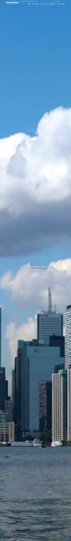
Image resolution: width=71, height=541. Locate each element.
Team (33, 4)
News (58, 4)
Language (53, 1)
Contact (62, 4)
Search (42, 4)
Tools (46, 4)
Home (29, 4)
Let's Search (35, 274)
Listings (37, 4)
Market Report (52, 4)
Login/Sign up (60, 1)
